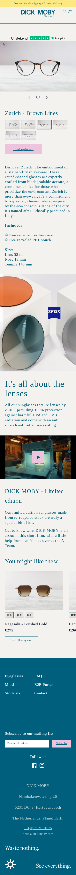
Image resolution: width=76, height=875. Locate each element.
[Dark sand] (60, 125)
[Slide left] (29, 97)
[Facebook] (34, 765)
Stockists (12, 693)
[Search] (64, 12)
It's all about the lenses (34, 388)
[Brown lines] (44, 125)
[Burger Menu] (6, 11)
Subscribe (61, 743)
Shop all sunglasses (21, 640)
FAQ (38, 676)
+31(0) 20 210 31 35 (38, 828)
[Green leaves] (28, 135)
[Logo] (38, 14)
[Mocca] (28, 125)
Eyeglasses (14, 676)
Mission (12, 684)
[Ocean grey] (12, 125)
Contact (40, 693)
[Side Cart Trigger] (70, 12)
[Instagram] (42, 765)
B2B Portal (43, 684)
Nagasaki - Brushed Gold (26, 624)
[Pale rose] (12, 135)
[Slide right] (46, 97)
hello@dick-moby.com (38, 833)
